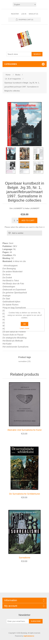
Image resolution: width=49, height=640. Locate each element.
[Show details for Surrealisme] (25, 532)
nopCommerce (28, 636)
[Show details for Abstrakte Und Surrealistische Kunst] (25, 404)
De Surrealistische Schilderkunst (24, 494)
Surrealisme (24, 557)
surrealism (22, 361)
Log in (23, 14)
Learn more (24, 328)
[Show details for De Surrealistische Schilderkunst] (25, 468)
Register (15, 14)
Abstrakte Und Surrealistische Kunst (24, 430)
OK (24, 324)
